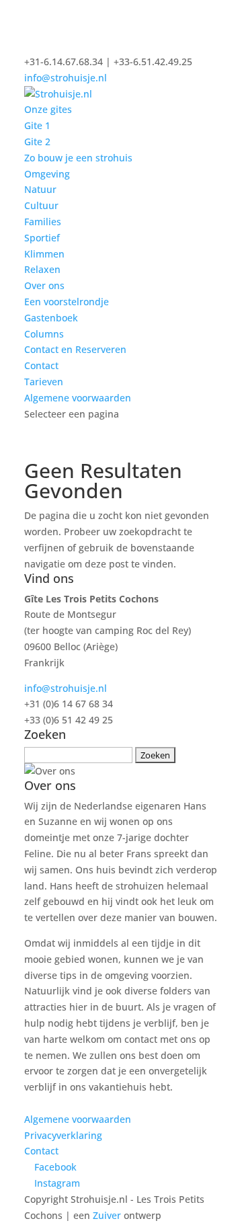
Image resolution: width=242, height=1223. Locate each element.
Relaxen (42, 269)
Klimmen (44, 253)
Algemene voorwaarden (77, 397)
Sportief (42, 237)
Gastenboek (51, 317)
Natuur (40, 189)
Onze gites (48, 109)
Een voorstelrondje (66, 301)
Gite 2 (37, 141)
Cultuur (41, 205)
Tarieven (43, 381)
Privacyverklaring (63, 1135)
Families (42, 221)
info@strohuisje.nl (65, 688)
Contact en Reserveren (75, 349)
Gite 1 (37, 125)
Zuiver (107, 1215)
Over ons (44, 285)
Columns (44, 333)
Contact (41, 365)
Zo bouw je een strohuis (78, 157)
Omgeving (47, 173)
